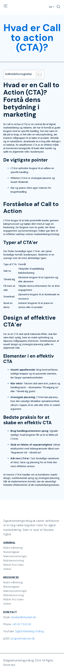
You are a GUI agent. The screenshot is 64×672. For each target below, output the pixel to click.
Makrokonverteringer (15, 556)
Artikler (7, 569)
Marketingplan (11, 552)
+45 (21, 624)
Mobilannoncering (13, 560)
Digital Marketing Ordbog (29, 631)
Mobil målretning (12, 548)
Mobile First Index (13, 565)
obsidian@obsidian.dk (23, 617)
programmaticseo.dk (23, 638)
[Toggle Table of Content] (37, 74)
